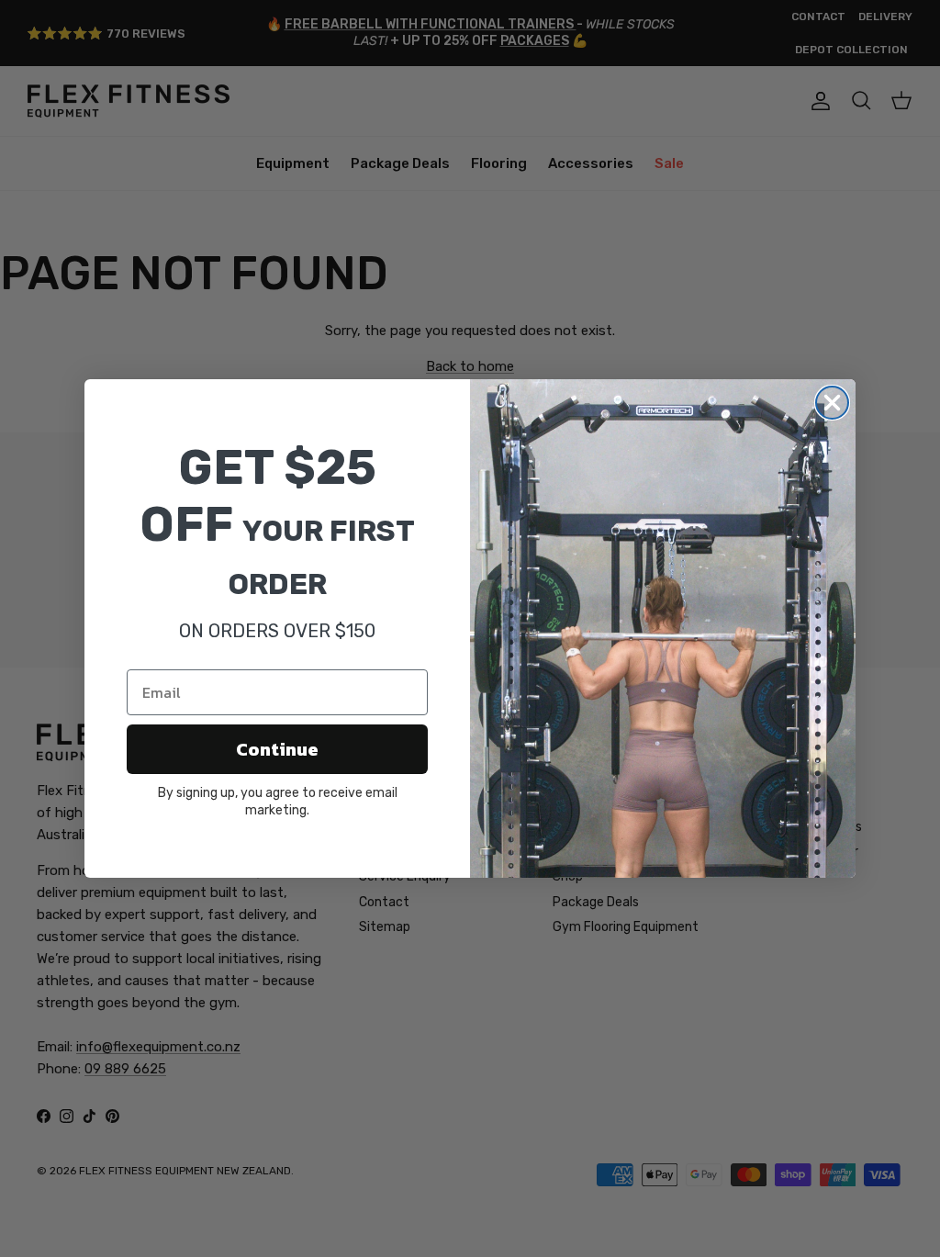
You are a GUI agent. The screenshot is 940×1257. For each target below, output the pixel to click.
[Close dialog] (832, 403)
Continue (277, 749)
